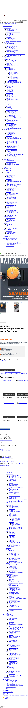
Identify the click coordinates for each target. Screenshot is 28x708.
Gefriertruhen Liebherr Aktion (15, 609)
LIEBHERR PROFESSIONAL (10, 680)
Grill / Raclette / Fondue (14, 645)
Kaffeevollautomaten (13, 653)
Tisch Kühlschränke (13, 592)
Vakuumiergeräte (12, 639)
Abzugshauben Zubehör (14, 511)
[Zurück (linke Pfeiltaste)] (0, 707)
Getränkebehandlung (13, 640)
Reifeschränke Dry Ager (14, 601)
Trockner (8, 563)
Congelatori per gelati (11, 687)
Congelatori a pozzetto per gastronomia (14, 685)
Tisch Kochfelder (12, 497)
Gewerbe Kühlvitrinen (14, 594)
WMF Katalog (12, 664)
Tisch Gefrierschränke (14, 606)
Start (1, 255)
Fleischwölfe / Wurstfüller (14, 629)
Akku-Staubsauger (13, 618)
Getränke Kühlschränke (14, 593)
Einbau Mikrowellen (13, 484)
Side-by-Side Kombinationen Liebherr (17, 598)
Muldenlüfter (9, 502)
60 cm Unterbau (15, 520)
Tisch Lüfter (15, 373)
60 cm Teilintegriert (15, 518)
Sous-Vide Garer (12, 633)
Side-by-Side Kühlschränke (15, 597)
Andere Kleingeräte (10, 659)
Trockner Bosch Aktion (14, 568)
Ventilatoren (11, 667)
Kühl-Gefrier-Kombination (15, 589)
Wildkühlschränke (13, 602)
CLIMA (7, 666)
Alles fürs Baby (12, 676)
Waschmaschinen (10, 550)
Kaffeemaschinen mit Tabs (15, 654)
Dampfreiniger (12, 620)
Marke (3, 255)
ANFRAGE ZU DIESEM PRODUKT (7, 370)
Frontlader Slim (12, 553)
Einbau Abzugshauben (15, 372)
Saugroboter (11, 619)
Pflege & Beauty (9, 672)
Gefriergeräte (9, 603)
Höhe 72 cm (11, 544)
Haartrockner (12, 674)
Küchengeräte (9, 626)
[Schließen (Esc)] (4, 706)
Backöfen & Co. (9, 474)
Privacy (7, 461)
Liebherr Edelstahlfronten (14, 545)
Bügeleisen (11, 622)
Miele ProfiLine (12, 514)
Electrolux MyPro (13, 561)
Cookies (12, 461)
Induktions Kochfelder (14, 492)
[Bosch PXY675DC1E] (9, 409)
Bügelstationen (12, 623)
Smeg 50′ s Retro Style (14, 585)
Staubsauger (11, 616)
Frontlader (11, 551)
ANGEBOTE (6, 677)
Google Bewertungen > (5, 450)
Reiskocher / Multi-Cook (14, 636)
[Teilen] (3, 706)
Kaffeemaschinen (10, 652)
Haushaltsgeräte (9, 615)
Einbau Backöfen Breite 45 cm (16, 477)
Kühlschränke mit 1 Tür (14, 587)
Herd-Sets (11, 483)
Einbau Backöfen (13, 476)
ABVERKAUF (6, 679)
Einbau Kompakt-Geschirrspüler (16, 527)
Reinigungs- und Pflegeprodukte (16, 487)
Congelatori (8, 548)
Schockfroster (12, 610)
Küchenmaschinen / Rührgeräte (16, 627)
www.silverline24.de (3, 360)
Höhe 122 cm (12, 538)
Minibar (10, 596)
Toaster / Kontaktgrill (13, 648)
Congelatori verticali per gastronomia (14, 684)
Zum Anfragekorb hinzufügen (9, 394)
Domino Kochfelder (13, 494)
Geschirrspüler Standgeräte (12, 575)
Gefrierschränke (12, 605)
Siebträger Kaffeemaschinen (15, 655)
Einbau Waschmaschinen (11, 529)
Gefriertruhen (12, 607)
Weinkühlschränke (13, 600)
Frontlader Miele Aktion (14, 555)
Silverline (8, 255)
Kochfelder (8, 488)
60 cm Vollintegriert (15, 519)
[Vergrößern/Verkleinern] (0, 706)
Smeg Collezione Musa (14, 475)
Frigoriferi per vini (10, 688)
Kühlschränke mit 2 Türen (15, 588)
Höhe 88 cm (11, 541)
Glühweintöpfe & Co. (14, 662)
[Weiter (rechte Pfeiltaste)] (2, 707)
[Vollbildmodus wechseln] (2, 706)
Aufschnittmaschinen (13, 628)
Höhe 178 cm (12, 533)
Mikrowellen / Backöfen (14, 631)
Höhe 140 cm (12, 537)
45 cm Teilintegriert (15, 523)
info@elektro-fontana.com (6, 440)
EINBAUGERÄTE (4, 373)
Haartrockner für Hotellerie (15, 675)
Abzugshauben (8, 372)
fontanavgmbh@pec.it (7, 457)
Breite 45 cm (11, 580)
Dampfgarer (11, 481)
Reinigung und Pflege (14, 658)
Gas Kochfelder (12, 493)
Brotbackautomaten (13, 637)
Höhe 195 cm (12, 532)
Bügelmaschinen (9, 613)
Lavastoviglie (9, 513)
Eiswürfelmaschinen (13, 641)
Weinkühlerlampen (13, 663)
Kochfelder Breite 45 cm (14, 496)
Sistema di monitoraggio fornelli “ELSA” (18, 500)
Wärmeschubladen (13, 485)
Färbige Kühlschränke (14, 590)
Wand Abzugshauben (23, 373)
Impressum (2, 461)
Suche (21, 22)
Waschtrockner (9, 574)
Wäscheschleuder (13, 567)
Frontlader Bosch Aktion (14, 554)
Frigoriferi (8, 531)
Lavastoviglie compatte (14, 581)
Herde (7, 611)
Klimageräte (11, 668)
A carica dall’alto (12, 557)
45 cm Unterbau (15, 526)
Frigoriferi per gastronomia (12, 683)
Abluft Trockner (12, 566)
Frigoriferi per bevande (11, 681)
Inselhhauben (12, 509)
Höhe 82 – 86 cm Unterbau (15, 542)
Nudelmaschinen (12, 632)
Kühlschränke (9, 584)
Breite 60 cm (11, 579)
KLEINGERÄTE (7, 614)
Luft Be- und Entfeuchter (14, 671)
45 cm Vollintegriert (15, 524)
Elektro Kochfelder (13, 490)
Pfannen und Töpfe (13, 498)
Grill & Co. (8, 644)
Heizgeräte (11, 670)
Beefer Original (12, 649)
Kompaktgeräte (12, 480)
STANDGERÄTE (7, 549)
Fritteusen (11, 635)
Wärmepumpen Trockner (14, 564)
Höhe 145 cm (12, 536)
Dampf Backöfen (12, 479)
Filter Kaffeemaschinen (14, 657)
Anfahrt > (2, 449)
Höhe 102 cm (12, 540)
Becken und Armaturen (11, 503)
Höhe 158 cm (12, 535)
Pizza (10, 650)
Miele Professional (13, 515)
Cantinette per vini (10, 546)
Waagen (10, 642)
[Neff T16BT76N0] (9, 386)
